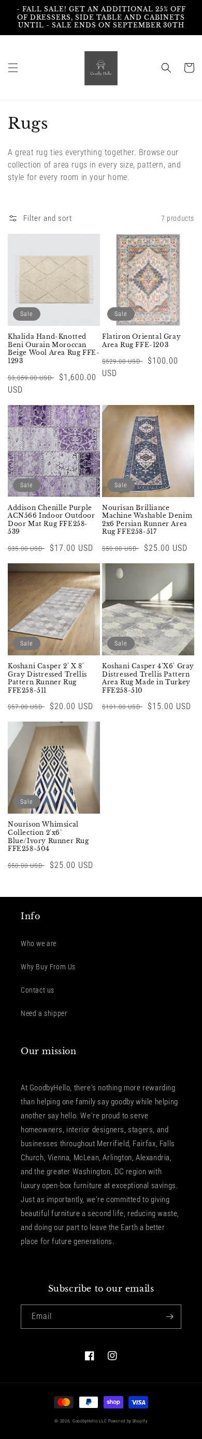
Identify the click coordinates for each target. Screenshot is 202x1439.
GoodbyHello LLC (90, 1420)
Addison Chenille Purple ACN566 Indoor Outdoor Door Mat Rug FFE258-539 (51, 520)
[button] (13, 67)
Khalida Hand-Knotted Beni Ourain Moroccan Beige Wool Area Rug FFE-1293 (53, 349)
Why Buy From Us (48, 967)
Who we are (38, 943)
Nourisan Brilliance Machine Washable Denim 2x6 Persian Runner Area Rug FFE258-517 (147, 520)
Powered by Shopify (128, 1420)
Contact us (37, 990)
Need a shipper (44, 1013)
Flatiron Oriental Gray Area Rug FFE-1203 (141, 341)
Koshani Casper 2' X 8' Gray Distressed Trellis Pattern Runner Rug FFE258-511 (47, 678)
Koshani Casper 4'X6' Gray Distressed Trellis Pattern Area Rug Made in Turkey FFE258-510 (148, 678)
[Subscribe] (169, 1317)
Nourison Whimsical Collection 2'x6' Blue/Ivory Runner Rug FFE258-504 (48, 836)
